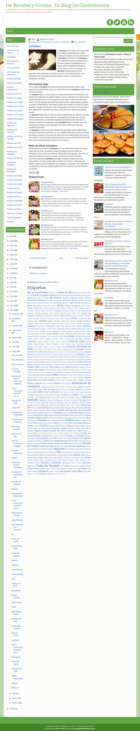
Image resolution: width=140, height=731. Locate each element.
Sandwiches (68, 458)
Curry (46, 347)
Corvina (52, 341)
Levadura (56, 42)
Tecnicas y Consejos (51, 462)
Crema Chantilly (61, 341)
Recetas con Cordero (39, 433)
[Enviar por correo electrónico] (30, 172)
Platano (40, 423)
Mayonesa (53, 403)
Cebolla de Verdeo (68, 321)
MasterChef (45, 403)
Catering (30, 321)
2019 (12, 269)
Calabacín (31, 316)
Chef (57, 326)
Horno (30, 383)
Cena (36, 324)
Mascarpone (36, 403)
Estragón (81, 357)
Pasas (77, 415)
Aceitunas (53, 295)
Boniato (38, 313)
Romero (30, 452)
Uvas (78, 469)
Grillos (42, 372)
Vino (80, 471)
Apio (72, 303)
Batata (81, 308)
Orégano (58, 413)
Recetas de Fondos (70, 441)
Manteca (87, 397)
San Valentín (58, 458)
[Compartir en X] (35, 172)
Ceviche (73, 324)
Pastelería (31, 418)
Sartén (74, 458)
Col (90, 336)
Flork (69, 362)
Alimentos (42, 300)
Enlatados (72, 354)
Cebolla (42, 321)
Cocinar (49, 336)
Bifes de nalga (76, 311)
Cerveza (67, 324)
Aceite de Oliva (65, 292)
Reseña (67, 449)
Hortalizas (38, 383)
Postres (44, 425)
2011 (12, 306)
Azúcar (60, 305)
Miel (29, 408)
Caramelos (43, 318)
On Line (52, 413)
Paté (49, 418)
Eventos (42, 360)
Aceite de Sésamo (79, 293)
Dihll (59, 352)
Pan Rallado (79, 413)
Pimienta (69, 420)
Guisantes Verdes (84, 372)
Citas (79, 329)
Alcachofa (65, 298)
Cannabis (81, 316)
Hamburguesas (46, 375)
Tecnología (66, 463)
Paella (69, 413)
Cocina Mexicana (79, 334)
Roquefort (40, 452)
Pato (52, 418)
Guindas (74, 372)
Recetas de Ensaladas (53, 441)
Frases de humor (58, 365)
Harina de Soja (50, 378)
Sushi (77, 460)
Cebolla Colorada (53, 321)
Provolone (59, 426)
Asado (44, 306)
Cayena (36, 321)
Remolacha (45, 449)
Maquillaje (50, 400)
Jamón (81, 387)
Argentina (87, 303)
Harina (55, 375)
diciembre (16, 314)
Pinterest (84, 420)
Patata (45, 418)
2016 (12, 282)
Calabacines (39, 316)
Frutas (30, 367)
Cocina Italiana (52, 334)
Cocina (43, 331)
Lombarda (30, 397)
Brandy (56, 313)
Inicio (10, 31)
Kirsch (68, 389)
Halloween (36, 375)
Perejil (88, 418)
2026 (12, 236)
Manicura (78, 397)
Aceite (45, 292)
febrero (15, 703)
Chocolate (87, 326)
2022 (12, 255)
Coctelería (78, 336)
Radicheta (30, 431)
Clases (83, 329)
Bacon (41, 308)
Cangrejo (74, 316)
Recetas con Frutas (54, 433)
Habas (29, 375)
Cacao (84, 313)
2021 (12, 259)
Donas (64, 352)
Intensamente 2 (61, 387)
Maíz (49, 397)
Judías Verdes (32, 389)
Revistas (82, 449)
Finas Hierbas (62, 362)
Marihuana (74, 400)
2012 (12, 301)
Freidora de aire (70, 365)
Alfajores (88, 298)
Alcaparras (74, 298)
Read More (64, 191)
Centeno (41, 324)
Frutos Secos (54, 367)
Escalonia (31, 357)
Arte (34, 306)
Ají (39, 298)
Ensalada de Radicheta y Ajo (17, 474)
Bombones (30, 313)
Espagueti (45, 357)
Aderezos (78, 295)
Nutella (30, 413)
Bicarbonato (66, 311)
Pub (64, 426)
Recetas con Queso (64, 438)
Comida (48, 339)
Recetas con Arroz (57, 431)
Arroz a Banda (17, 355)
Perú (35, 420)
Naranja (88, 408)
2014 (12, 292)
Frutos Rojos (44, 367)
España (52, 357)
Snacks (55, 460)
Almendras (67, 300)
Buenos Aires (76, 313)
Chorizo (54, 329)
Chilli (73, 326)
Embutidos (54, 354)
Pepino (70, 418)
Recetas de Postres (14, 201)
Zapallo (56, 474)
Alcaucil (81, 298)
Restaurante (74, 449)
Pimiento (77, 420)
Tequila (73, 463)
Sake (54, 452)
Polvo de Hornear (75, 423)
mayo (14, 351)
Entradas (87, 354)
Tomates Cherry (85, 466)
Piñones (29, 423)
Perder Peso (82, 418)
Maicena (43, 397)
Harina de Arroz (64, 375)
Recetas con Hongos (71, 433)
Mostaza (47, 408)
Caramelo (36, 318)
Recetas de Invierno (33, 443)
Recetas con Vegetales (81, 438)
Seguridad (80, 458)
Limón (75, 394)
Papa (46, 415)
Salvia (51, 458)
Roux (44, 452)
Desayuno (71, 349)
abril (14, 694)
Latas (29, 392)
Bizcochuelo (86, 311)
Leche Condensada (51, 392)
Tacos (89, 460)
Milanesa (34, 408)
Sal (58, 451)
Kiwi (72, 389)
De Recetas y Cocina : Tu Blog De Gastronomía (58, 5)
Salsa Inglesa (68, 455)
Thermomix (86, 463)
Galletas (68, 367)
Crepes (73, 344)
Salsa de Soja (45, 455)
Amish (29, 303)
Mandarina (64, 397)
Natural (35, 410)
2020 (12, 264)
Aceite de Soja (17, 574)
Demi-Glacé (39, 349)
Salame (63, 452)
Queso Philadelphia (53, 428)
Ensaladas (79, 354)
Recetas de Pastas (61, 443)
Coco (61, 336)
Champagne (87, 324)
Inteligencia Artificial (48, 387)
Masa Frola (109, 332)
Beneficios (50, 311)
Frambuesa (36, 365)
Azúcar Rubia (32, 308)
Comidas (55, 339)
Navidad (42, 410)
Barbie (76, 308)
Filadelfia (54, 362)
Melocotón (83, 403)
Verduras (43, 471)
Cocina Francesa (40, 334)
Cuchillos (80, 344)
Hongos (88, 380)
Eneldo (60, 354)
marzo (14, 698)
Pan (72, 413)
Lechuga (30, 395)
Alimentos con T (47, 211)
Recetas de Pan (47, 443)
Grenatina (36, 372)
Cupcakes (87, 344)
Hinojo (63, 380)
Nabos (82, 408)
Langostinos (86, 389)
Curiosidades (38, 347)
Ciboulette (61, 329)
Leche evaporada (85, 392)
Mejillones (75, 403)
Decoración (71, 347)
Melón (89, 403)
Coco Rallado (69, 336)
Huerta (45, 383)
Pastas (88, 415)
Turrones (69, 469)
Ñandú (41, 413)
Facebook (88, 360)
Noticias (54, 410)
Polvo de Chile (63, 423)
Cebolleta (79, 321)
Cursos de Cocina (54, 347)
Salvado (46, 458)
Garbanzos (82, 367)
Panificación (65, 42)
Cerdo (47, 324)
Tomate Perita (74, 466)
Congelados (87, 339)
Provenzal (51, 426)
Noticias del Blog (65, 410)
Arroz (29, 306)
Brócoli (62, 313)
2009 (12, 709)
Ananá (39, 303)
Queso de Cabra (39, 428)
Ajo (51, 297)
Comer (42, 339)
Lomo (36, 397)
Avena (54, 306)
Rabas (83, 428)
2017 (12, 278)
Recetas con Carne (74, 431)
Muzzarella (76, 408)
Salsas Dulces (86, 455)
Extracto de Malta (63, 360)
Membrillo (31, 405)
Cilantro (74, 329)
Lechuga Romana (39, 395)
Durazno (80, 352)
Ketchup (58, 389)
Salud (40, 457)
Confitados (78, 339)
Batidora (88, 308)
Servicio (29, 460)
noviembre (16, 319)
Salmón (77, 452)
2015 (12, 287)
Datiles (63, 347)
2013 (12, 296)
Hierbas (51, 380)
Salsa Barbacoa (86, 452)
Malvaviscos (56, 397)
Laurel (34, 392)
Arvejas (39, 306)
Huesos (50, 383)
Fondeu (74, 362)
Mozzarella (55, 408)
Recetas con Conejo (15, 102)
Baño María (61, 308)
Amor (34, 303)
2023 (12, 250)
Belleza (43, 311)
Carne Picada (65, 318)
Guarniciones (59, 372)
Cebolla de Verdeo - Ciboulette (16, 464)
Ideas (69, 383)
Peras (75, 418)
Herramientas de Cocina (37, 380)
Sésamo (36, 460)
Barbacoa (70, 308)
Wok (89, 471)
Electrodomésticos (43, 354)
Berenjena (58, 311)
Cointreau (85, 336)
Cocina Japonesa (65, 334)
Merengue (44, 405)
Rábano (77, 428)
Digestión (55, 352)
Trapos (52, 469)
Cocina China (79, 331)
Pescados (42, 420)
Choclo (79, 326)
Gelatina (41, 370)
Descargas (79, 349)
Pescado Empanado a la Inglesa (17, 443)
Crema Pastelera (39, 344)
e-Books (87, 352)
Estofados (74, 357)
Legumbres (50, 395)
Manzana (42, 400)
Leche (40, 392)
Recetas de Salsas (46, 446)
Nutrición (36, 413)
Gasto (89, 367)
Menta (38, 405)
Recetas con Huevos (15, 119)
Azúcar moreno (86, 306)
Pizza (35, 423)
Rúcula (49, 452)
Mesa (68, 405)
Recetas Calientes (42, 431)
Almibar (74, 300)
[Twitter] (117, 22)
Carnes (74, 318)
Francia (43, 365)
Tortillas (42, 469)
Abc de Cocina (34, 292)
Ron (35, 452)
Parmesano (64, 415)
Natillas (30, 410)
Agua (29, 298)
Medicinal (68, 403)
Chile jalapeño (66, 326)
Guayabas (67, 372)
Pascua (82, 415)
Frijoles (82, 365)
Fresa (77, 365)
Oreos (64, 413)
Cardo (57, 318)
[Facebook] (110, 22)
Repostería (59, 449)
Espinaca (67, 357)
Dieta (49, 352)
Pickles (54, 420)
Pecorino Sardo (63, 418)
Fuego (62, 367)
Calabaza (48, 316)
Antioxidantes (57, 303)
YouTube (35, 474)
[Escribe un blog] (32, 172)
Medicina (61, 403)
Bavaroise (30, 311)
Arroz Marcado (17, 360)
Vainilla (83, 469)
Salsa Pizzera (16, 602)
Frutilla (36, 367)
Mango (71, 397)
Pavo (56, 418)
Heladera (80, 378)
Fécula (36, 362)
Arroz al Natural (17, 364)
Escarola (38, 357)
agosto (15, 337)
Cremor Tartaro (65, 344)
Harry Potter (72, 378)
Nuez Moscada (84, 410)
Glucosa (48, 370)
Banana (53, 308)
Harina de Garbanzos (77, 375)
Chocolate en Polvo (45, 329)
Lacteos (78, 389)
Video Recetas (65, 471)
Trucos (63, 469)
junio (14, 347)
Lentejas (57, 395)
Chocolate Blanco (32, 329)
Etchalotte (36, 360)
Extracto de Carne (51, 360)
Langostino (16, 408)
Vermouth (51, 471)
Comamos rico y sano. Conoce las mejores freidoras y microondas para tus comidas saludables (118, 263)
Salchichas (70, 452)
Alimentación (32, 300)
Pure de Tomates (78, 426)
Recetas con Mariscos (43, 436)
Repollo (51, 449)
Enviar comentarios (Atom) (48, 282)
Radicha (88, 428)
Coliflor (29, 339)
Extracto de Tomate (77, 360)
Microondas (86, 405)
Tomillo (30, 469)
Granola (71, 370)
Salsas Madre (32, 458)
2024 (12, 245)
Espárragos (59, 357)
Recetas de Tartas (61, 446)
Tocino (33, 466)
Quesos (64, 428)
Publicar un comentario (38, 273)
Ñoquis (47, 413)
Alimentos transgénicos (54, 300)
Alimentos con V (47, 225)
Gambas (75, 367)
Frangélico (49, 365)
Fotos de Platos (13, 68)
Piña (89, 420)
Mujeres (68, 408)
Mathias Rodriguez (47, 39)
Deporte (64, 349)
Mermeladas (61, 405)
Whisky (84, 471)
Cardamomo (51, 318)
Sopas (71, 460)
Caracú (29, 318)
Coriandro (46, 341)
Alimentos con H (47, 239)
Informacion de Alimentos (41, 42)
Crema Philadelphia (52, 344)
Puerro (69, 426)
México (78, 405)
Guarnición (49, 372)
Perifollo (30, 420)
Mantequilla (32, 400)
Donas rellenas (102, 92)
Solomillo (65, 460)
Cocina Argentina (53, 331)
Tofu (61, 466)
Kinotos (63, 389)
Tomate (66, 466)
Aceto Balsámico (68, 295)
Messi (73, 405)
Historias (69, 380)
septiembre (16, 330)
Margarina (59, 400)
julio (13, 342)
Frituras (88, 365)
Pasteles (39, 418)
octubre (15, 326)
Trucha (58, 469)
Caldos (62, 316)
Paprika (51, 415)
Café (89, 313)
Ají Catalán (45, 298)
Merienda (52, 405)
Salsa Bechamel (33, 455)
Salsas (77, 455)
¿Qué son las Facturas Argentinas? (118, 167)
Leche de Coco (64, 392)
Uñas (74, 469)
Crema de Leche (76, 341)
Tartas (37, 463)
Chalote (79, 324)
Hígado (57, 380)
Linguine (88, 395)
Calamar (55, 316)
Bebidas (37, 311)
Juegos (39, 389)
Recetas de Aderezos (35, 441)
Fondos (80, 362)
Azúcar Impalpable (72, 306)
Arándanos (78, 303)
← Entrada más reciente (37, 258)
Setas (42, 460)
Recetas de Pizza (75, 443)
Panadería (87, 413)
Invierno (74, 387)
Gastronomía (32, 370)
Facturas (30, 362)
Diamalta (88, 349)
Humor (64, 383)
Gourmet (65, 370)
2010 (12, 310)
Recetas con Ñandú (59, 436)
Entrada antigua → (83, 258)
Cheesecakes (50, 326)
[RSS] (131, 22)
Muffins (62, 408)
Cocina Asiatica (67, 331)
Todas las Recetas (47, 465)
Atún (49, 306)
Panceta (30, 415)
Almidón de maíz (84, 300)
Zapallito (50, 474)
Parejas (57, 415)
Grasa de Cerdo (80, 370)
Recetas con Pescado (75, 436)
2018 (12, 273)
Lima (70, 395)
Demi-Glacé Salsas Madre (53, 349)
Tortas (36, 469)
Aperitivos (66, 303)
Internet (69, 387)
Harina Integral (61, 378)
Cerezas (61, 324)
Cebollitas (87, 321)
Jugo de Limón (49, 389)
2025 (12, 241)
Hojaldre (81, 380)
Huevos (57, 383)
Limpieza (82, 395)
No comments (79, 42)
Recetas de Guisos (85, 441)
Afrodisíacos (87, 295)
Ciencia (67, 329)
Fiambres (42, 362)
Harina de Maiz (38, 378)
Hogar (75, 380)
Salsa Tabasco (17, 520)
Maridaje (67, 400)
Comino (61, 339)
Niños (48, 410)
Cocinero (55, 336)
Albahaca (58, 298)
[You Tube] (124, 22)
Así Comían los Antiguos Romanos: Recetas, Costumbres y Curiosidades (119, 223)
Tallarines (30, 463)
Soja (60, 460)
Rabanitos (71, 428)
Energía (65, 354)
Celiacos (30, 324)
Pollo (56, 423)
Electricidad (31, 354)
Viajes (57, 471)
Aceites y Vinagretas (40, 295)
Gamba (14, 458)
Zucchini (62, 474)
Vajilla (89, 469)
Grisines (14, 489)
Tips (29, 466)
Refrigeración (37, 449)
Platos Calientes (48, 423)
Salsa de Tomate (56, 455)
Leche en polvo (74, 392)
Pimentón (61, 420)
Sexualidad (48, 460)
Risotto (88, 449)
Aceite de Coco (53, 293)
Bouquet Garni (47, 313)
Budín (68, 313)
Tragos (47, 469)
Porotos (36, 426)
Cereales (54, 324)
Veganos (35, 471)
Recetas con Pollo (49, 438)
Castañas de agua (84, 318)
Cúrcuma (30, 347)
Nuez (75, 410)
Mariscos (82, 400)
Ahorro (35, 298)
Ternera (78, 463)
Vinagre (74, 471)
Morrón (40, 408)
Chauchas (41, 326)
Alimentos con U (47, 197)
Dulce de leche (71, 352)
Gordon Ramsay (57, 370)
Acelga (59, 295)
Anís (50, 303)
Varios (29, 471)
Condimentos (70, 339)
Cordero (39, 341)
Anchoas (46, 303)
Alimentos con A (47, 182)
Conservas (31, 341)
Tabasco (83, 460)
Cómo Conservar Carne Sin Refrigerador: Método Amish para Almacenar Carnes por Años (118, 186)
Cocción (36, 331)
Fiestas (48, 362)
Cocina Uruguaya (39, 336)
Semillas (87, 457)
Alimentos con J (111, 315)
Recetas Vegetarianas (77, 446)
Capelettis (87, 316)
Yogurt (29, 474)
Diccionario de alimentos (37, 352)
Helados (87, 377)
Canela (68, 316)
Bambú (46, 308)
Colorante (36, 339)
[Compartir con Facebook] (37, 172)
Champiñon (31, 326)
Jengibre (87, 387)
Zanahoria (43, 474)
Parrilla (72, 415)
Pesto (49, 420)
